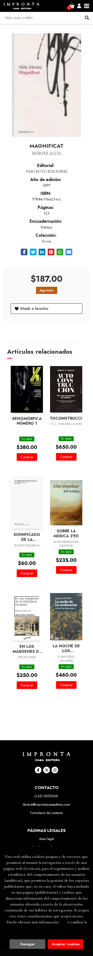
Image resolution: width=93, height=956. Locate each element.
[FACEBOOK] (38, 770)
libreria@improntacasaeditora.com (46, 804)
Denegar (27, 944)
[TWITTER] (46, 770)
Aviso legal (46, 838)
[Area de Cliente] (79, 6)
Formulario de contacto (46, 812)
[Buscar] (87, 18)
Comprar (27, 457)
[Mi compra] (72, 6)
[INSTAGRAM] (54, 770)
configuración (46, 928)
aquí (63, 922)
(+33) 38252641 (46, 796)
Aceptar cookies (66, 944)
